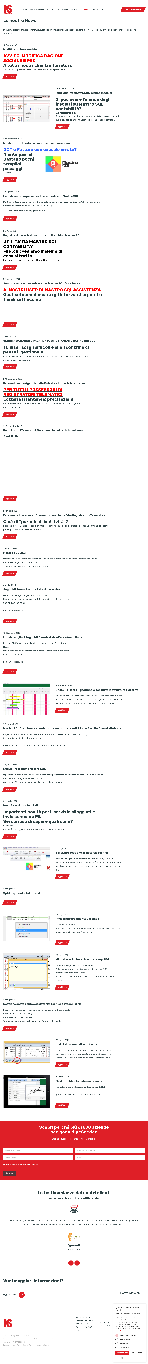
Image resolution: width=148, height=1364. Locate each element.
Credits (6, 1345)
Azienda (23, 9)
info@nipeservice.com (107, 1325)
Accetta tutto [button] (122, 1353)
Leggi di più (124, 1330)
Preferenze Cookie (42, 1345)
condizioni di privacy (31, 1164)
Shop (104, 9)
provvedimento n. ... (12, 407)
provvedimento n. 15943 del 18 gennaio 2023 (29, 403)
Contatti (94, 9)
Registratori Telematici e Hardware (66, 9)
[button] (129, 1358)
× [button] (143, 1306)
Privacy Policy (15, 1345)
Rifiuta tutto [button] (137, 1353)
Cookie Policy (28, 1345)
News (86, 9)
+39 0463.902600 (106, 1322)
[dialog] (129, 1333)
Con (5, 403)
